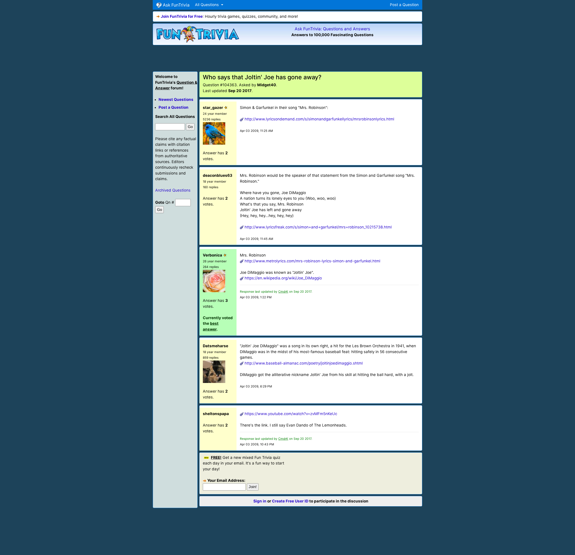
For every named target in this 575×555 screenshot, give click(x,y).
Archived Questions (172, 190)
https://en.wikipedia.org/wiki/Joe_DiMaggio (283, 278)
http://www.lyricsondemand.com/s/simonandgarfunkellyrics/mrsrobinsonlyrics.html (319, 119)
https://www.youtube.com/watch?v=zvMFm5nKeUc (291, 413)
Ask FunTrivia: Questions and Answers (332, 28)
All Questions (207, 4)
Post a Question (404, 4)
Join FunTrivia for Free (182, 16)
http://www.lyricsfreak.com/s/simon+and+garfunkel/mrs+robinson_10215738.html (318, 227)
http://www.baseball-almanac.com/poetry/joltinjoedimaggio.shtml (304, 363)
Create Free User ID (290, 501)
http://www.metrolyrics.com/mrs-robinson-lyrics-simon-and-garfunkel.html (312, 261)
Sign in (259, 501)
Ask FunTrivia (176, 5)
